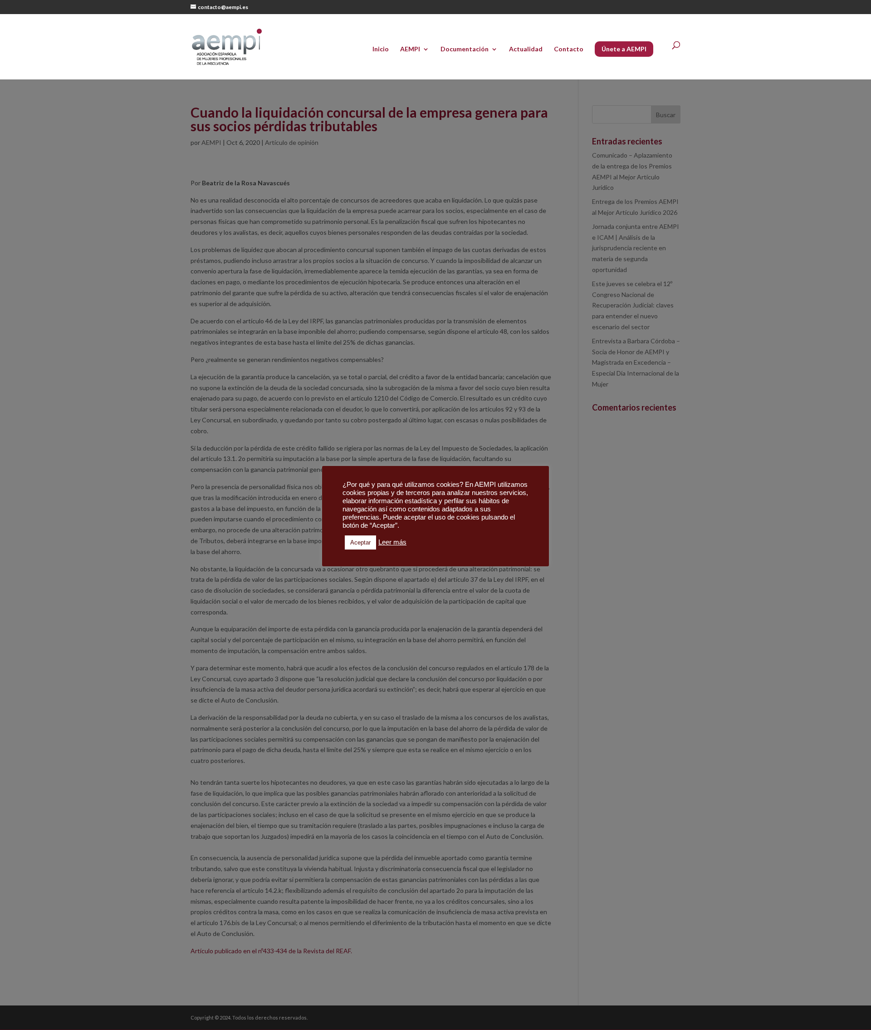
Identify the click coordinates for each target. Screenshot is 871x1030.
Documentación (464, 49)
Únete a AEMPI (624, 49)
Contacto (568, 49)
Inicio (380, 49)
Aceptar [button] (360, 542)
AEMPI (410, 49)
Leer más (392, 542)
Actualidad (526, 49)
